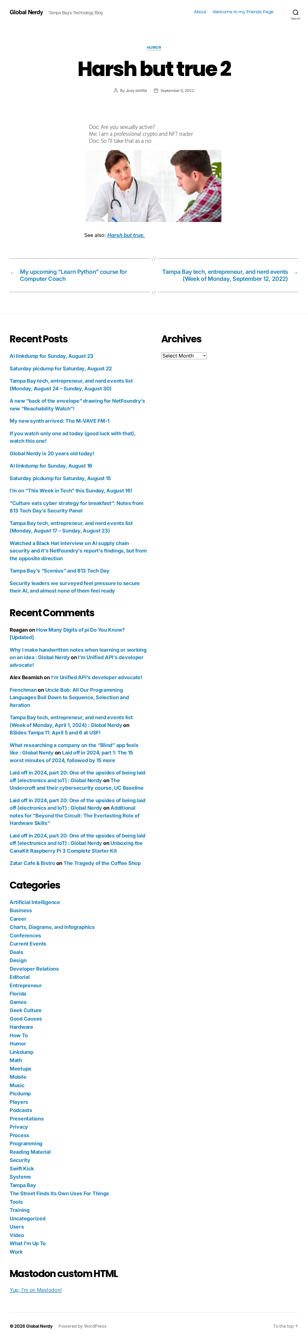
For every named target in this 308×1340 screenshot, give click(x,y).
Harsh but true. (126, 235)
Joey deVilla (136, 90)
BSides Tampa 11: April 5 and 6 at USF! (55, 733)
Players (19, 1102)
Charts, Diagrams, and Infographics (52, 927)
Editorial (20, 977)
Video (17, 1235)
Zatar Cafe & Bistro (32, 863)
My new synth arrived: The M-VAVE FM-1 (59, 421)
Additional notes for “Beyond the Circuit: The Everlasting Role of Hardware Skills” (74, 815)
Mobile (18, 1077)
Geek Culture (26, 1010)
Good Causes (26, 1019)
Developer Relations (34, 969)
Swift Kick (22, 1169)
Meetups (20, 1069)
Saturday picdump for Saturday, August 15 (60, 478)
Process (19, 1135)
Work (16, 1252)
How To (19, 1035)
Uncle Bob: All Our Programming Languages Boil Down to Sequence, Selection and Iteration (69, 697)
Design (18, 960)
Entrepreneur (26, 985)
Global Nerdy (26, 12)
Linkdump (21, 1052)
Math (16, 1060)
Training (20, 1210)
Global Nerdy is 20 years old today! (52, 453)
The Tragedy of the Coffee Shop (102, 863)
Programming (26, 1143)
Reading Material (30, 1152)
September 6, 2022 (177, 90)
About (200, 11)
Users (17, 1227)
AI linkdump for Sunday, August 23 (51, 356)
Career (18, 919)
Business (21, 910)
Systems (20, 1177)
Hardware (21, 1027)
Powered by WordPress (82, 1326)
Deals (16, 952)
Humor (154, 47)
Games (18, 1002)
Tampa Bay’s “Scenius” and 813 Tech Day (59, 571)
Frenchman (23, 690)
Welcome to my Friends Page (243, 11)
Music (17, 1085)
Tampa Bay (23, 1185)
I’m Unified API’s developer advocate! (96, 677)
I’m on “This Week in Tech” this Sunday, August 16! (71, 491)
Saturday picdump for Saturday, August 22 (61, 369)
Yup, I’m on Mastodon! (36, 1290)
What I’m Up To (28, 1243)
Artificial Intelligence (35, 902)
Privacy (19, 1127)
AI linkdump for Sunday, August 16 (51, 466)
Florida (18, 994)
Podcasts (21, 1110)
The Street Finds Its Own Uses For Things (59, 1193)
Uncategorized (27, 1219)
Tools (16, 1202)
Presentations (27, 1119)
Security (20, 1160)
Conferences (25, 935)
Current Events (28, 944)
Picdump (20, 1094)
